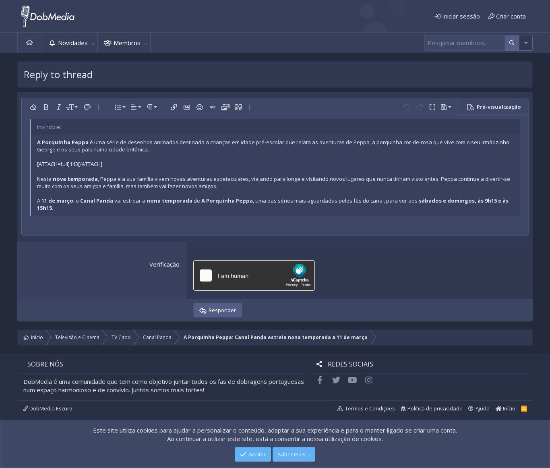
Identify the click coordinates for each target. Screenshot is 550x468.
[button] (93, 43)
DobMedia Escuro (50, 408)
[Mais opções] (512, 43)
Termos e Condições (370, 408)
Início (30, 43)
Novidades (73, 43)
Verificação (164, 264)
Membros (127, 43)
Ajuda (483, 408)
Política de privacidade (435, 408)
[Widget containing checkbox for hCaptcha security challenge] (254, 275)
